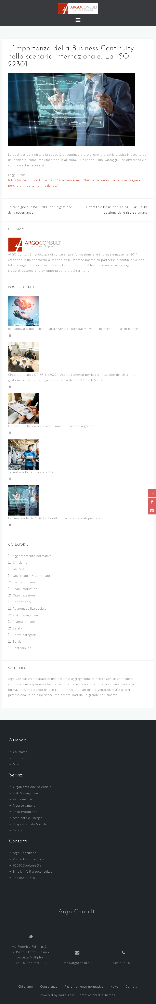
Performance (22, 602)
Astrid (92, 995)
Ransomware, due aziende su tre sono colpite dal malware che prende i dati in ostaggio (74, 329)
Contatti (132, 986)
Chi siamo (20, 562)
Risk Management (26, 793)
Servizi (17, 641)
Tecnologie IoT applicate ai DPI (31, 472)
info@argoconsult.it (77, 963)
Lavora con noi (24, 582)
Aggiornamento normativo (32, 556)
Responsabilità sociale (30, 608)
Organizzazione (24, 595)
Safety (17, 628)
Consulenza (48, 986)
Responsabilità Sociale (30, 824)
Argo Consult (76, 912)
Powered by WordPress (57, 995)
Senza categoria (25, 635)
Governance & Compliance (32, 576)
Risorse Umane (24, 805)
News (114, 986)
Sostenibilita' (22, 648)
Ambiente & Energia (27, 818)
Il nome (18, 758)
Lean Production (25, 589)
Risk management (26, 615)
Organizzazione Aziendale (32, 787)
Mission (18, 764)
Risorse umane (24, 622)
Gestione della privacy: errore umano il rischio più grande (51, 426)
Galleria (18, 569)
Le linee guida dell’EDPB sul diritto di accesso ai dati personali (55, 518)
